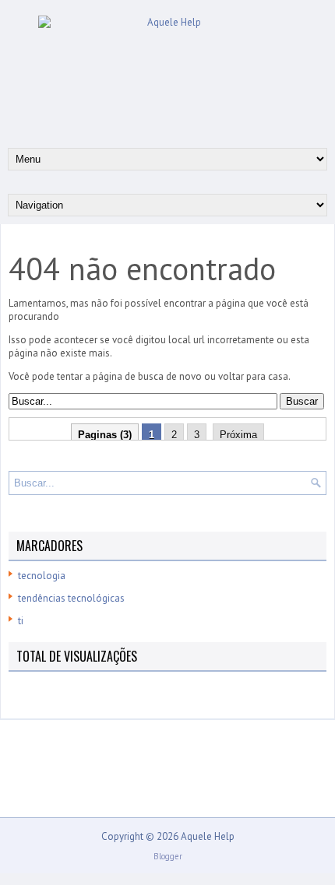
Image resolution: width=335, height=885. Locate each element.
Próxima (238, 435)
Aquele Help (208, 836)
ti (20, 620)
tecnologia (41, 575)
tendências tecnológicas (71, 598)
